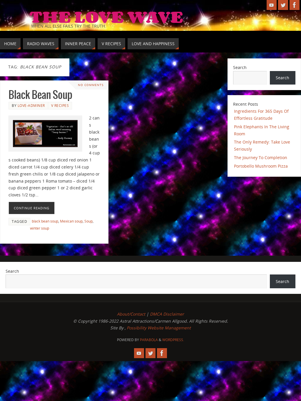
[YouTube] (272, 5)
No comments (90, 85)
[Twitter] (283, 5)
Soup (88, 221)
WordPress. (173, 339)
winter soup (39, 228)
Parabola (149, 339)
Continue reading (31, 208)
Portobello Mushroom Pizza (261, 166)
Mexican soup (71, 221)
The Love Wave (106, 16)
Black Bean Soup (40, 95)
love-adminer (31, 105)
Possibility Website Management (159, 328)
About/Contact (131, 314)
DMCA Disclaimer (167, 314)
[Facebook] (295, 5)
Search (240, 67)
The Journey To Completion (260, 157)
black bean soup (45, 221)
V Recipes (60, 105)
